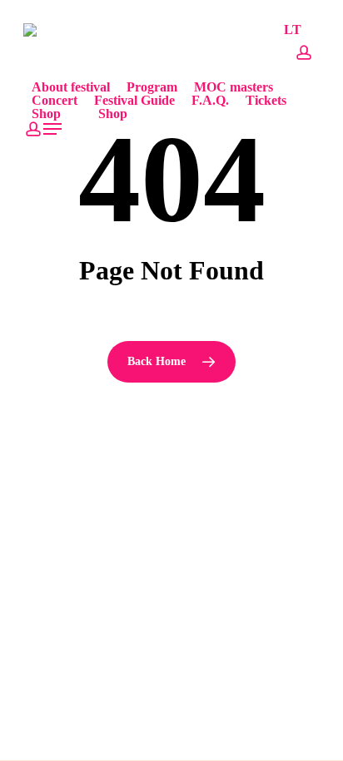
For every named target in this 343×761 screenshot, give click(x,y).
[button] (53, 129)
